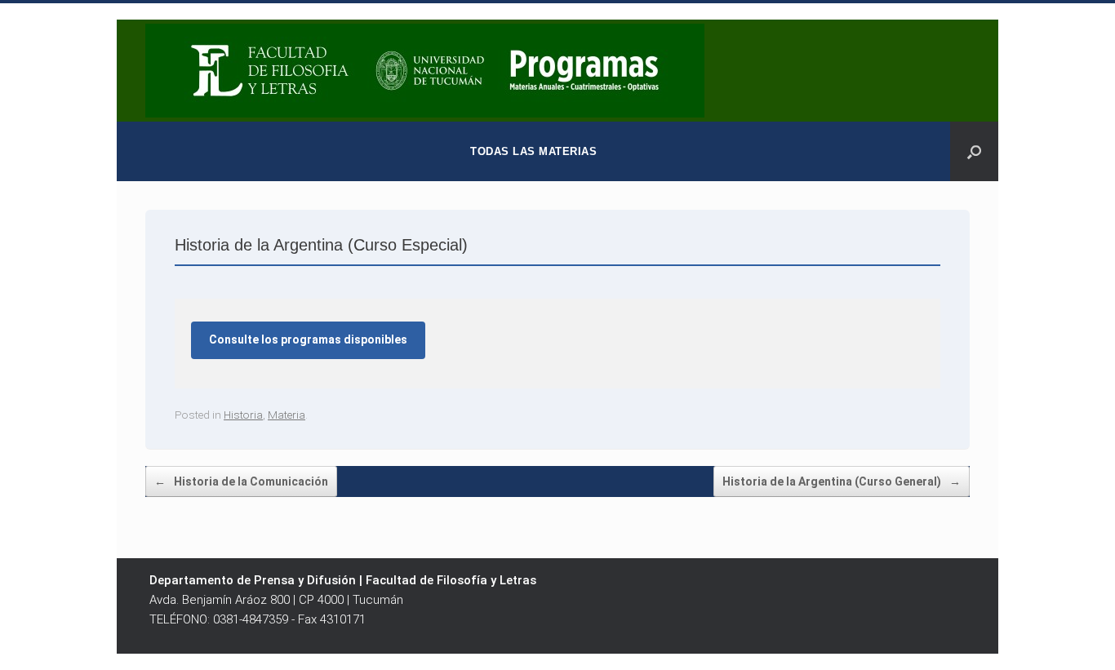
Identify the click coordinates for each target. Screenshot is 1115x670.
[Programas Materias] (424, 71)
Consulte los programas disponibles (308, 339)
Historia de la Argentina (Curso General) (841, 481)
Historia (243, 414)
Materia (286, 414)
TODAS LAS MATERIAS (533, 151)
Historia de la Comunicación (241, 481)
